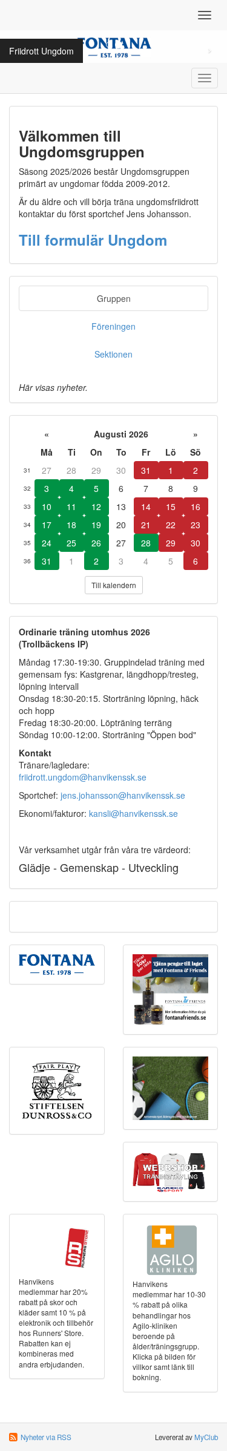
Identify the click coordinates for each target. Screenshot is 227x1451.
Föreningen (113, 326)
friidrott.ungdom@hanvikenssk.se (82, 777)
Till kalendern (113, 585)
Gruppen (114, 298)
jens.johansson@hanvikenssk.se (123, 795)
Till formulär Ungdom (93, 239)
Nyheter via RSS (46, 1437)
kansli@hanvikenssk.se (133, 813)
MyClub (206, 1437)
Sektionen (113, 354)
